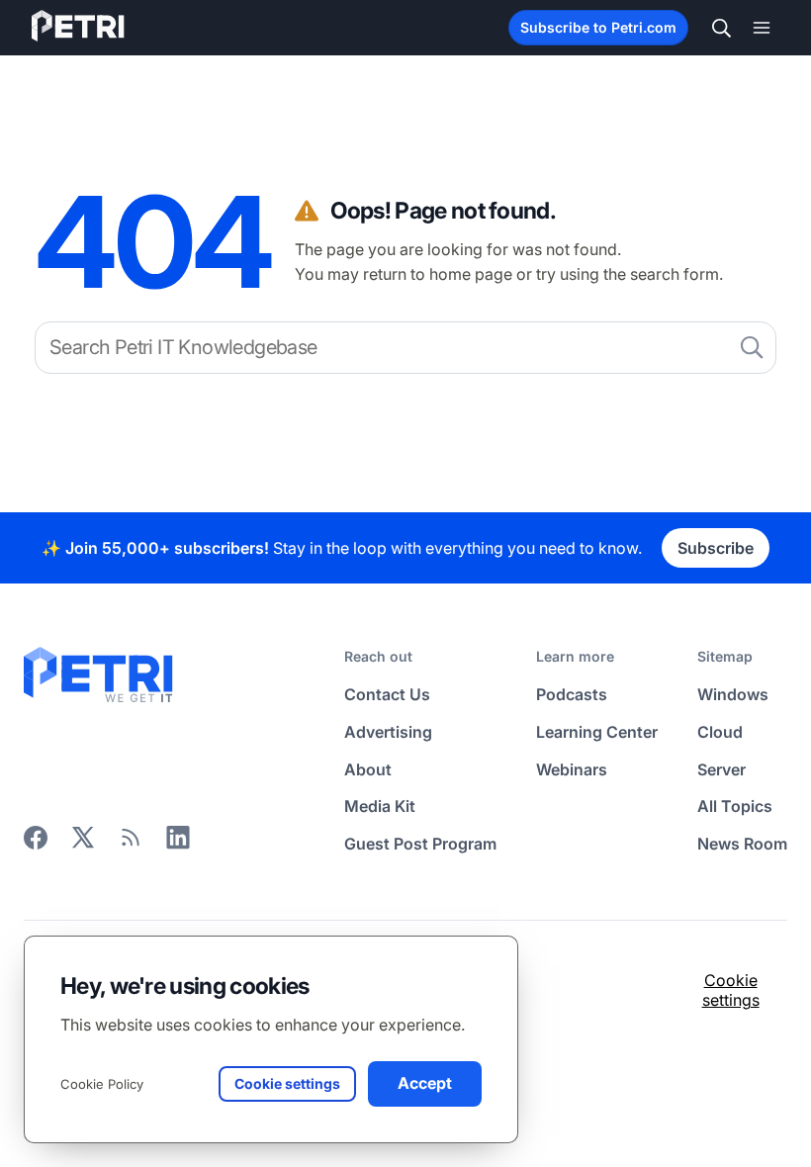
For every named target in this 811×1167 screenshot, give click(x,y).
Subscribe (715, 548)
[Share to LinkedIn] (178, 843)
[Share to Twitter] (83, 843)
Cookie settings (731, 990)
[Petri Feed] (130, 843)
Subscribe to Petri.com (598, 27)
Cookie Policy (101, 1084)
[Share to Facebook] (35, 843)
